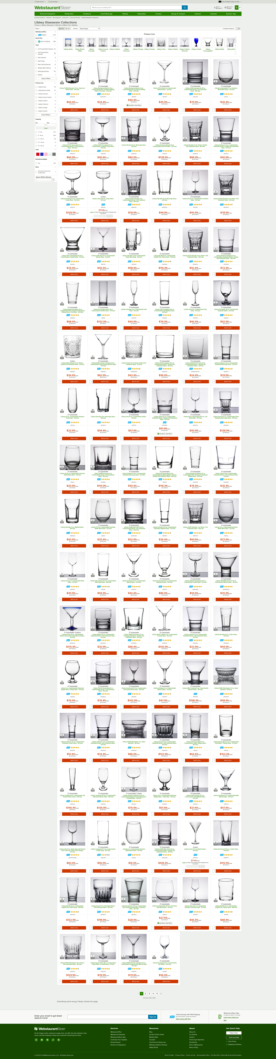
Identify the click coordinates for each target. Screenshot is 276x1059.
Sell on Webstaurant (196, 1045)
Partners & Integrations (118, 1045)
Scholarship (193, 1042)
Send (109, 216)
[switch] (238, 29)
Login (91, 212)
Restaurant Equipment (47, 14)
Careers (192, 1037)
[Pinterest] (58, 1040)
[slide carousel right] (235, 45)
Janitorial (197, 14)
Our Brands (193, 1034)
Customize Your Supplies (119, 1040)
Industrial (213, 14)
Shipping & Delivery (235, 1044)
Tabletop (125, 14)
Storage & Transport (178, 14)
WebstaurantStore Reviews (158, 1045)
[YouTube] (42, 1040)
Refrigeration (69, 14)
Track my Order (234, 1037)
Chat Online (232, 1041)
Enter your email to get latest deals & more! (48, 1017)
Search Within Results (43, 177)
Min (36, 123)
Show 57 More (46, 78)
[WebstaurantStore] (61, 1028)
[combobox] (136, 7)
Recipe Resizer (116, 1042)
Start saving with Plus (183, 1019)
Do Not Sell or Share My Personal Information (226, 1055)
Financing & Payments (196, 1040)
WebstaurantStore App (118, 1037)
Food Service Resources (157, 1042)
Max (48, 123)
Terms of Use (190, 1055)
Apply (46, 128)
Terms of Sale (169, 1055)
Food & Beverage (106, 14)
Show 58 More (45, 115)
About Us (192, 1032)
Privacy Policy (179, 1055)
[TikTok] (53, 1040)
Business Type (231, 14)
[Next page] (161, 993)
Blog (150, 1032)
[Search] (53, 179)
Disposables (142, 14)
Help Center (40, 1)
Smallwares (87, 14)
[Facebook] (47, 1040)
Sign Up (153, 1017)
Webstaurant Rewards (118, 1034)
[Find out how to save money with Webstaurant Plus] (68, 94)
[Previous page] (137, 993)
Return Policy (193, 1047)
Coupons (152, 1040)
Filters (37, 28)
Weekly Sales (153, 1037)
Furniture (158, 14)
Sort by (75, 28)
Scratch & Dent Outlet (156, 1034)
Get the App (53, 1)
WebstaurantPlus (116, 1032)
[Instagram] (36, 1040)
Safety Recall (153, 1047)
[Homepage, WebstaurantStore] (52, 7)
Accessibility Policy (203, 1055)
